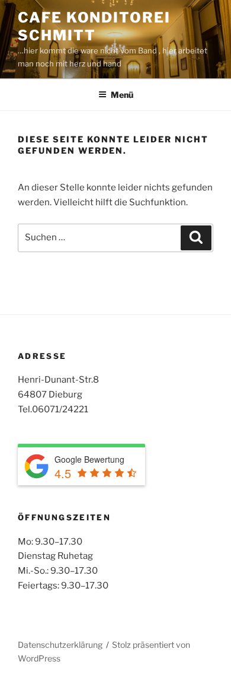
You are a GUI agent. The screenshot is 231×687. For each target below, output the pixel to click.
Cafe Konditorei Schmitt (94, 26)
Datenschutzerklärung (60, 645)
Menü (122, 95)
